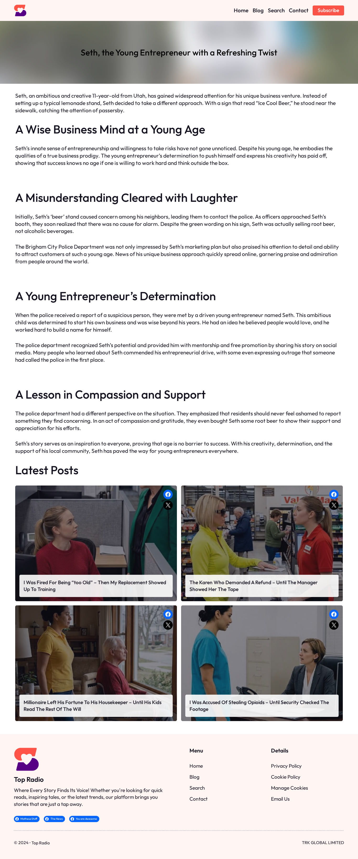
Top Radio (29, 779)
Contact (198, 799)
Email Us (280, 799)
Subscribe (328, 10)
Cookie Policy (285, 777)
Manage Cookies (289, 788)
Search (197, 788)
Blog (194, 777)
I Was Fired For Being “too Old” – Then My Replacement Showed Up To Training (95, 585)
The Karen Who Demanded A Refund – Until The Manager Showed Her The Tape (253, 585)
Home (196, 766)
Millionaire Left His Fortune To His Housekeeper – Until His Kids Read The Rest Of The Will (92, 705)
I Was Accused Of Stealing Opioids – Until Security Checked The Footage (259, 705)
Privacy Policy (286, 766)
